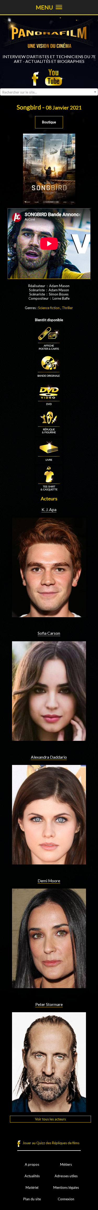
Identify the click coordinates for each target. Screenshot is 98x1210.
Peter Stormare (49, 1004)
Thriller (67, 308)
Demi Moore (49, 880)
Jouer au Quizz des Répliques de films (50, 1143)
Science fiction (49, 308)
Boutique (49, 122)
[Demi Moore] (49, 986)
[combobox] (49, 92)
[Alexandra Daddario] (49, 862)
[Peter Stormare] (49, 1110)
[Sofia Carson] (49, 739)
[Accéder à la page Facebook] (36, 77)
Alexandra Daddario (49, 757)
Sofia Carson (49, 633)
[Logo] (49, 52)
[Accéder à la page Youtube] (54, 77)
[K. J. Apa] (49, 615)
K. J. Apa (49, 509)
